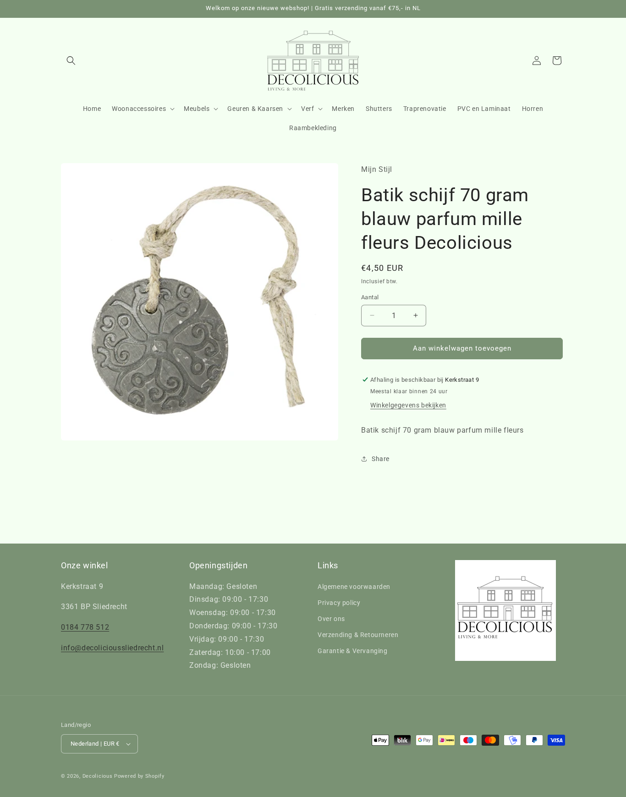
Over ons (331, 618)
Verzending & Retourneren (358, 634)
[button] (71, 60)
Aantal (370, 297)
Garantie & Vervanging (353, 650)
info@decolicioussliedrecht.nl (112, 647)
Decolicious (97, 776)
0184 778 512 (85, 627)
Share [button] (381, 458)
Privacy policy (339, 602)
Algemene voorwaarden (354, 586)
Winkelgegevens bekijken (408, 405)
